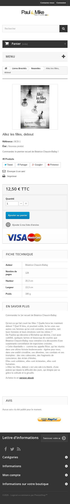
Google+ (38, 165)
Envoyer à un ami (16, 171)
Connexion (61, 3)
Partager (23, 165)
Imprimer (12, 176)
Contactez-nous (47, 3)
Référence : (8, 141)
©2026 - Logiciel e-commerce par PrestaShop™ (25, 495)
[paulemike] (35, 12)
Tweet (10, 165)
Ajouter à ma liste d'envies (25, 225)
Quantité (10, 199)
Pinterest (54, 165)
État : (5, 146)
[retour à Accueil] (6, 69)
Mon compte (11, 475)
